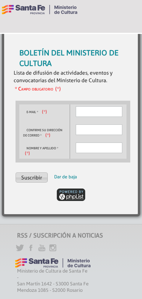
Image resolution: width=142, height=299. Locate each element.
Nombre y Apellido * (42, 148)
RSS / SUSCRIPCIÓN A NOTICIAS (60, 235)
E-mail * (32, 112)
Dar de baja (65, 177)
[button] (32, 177)
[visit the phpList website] (71, 194)
